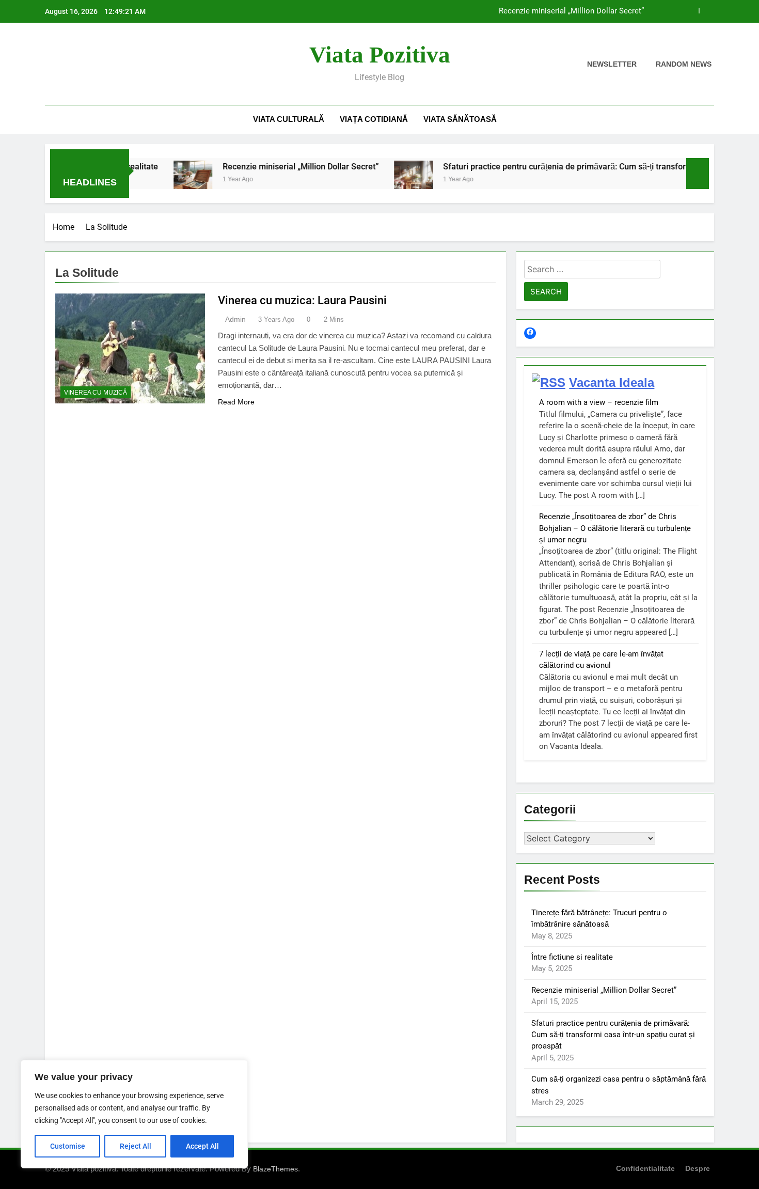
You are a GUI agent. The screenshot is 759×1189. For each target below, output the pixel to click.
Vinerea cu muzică (95, 392)
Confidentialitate (645, 1168)
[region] (134, 1114)
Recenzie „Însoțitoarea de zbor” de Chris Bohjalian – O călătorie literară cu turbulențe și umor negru (615, 528)
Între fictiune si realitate (572, 957)
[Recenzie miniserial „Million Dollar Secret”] (164, 180)
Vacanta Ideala (611, 382)
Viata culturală (288, 119)
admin (235, 319)
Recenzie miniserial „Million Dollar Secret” (571, 11)
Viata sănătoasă (460, 119)
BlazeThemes (275, 1169)
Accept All (202, 1146)
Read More (236, 402)
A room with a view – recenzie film (598, 402)
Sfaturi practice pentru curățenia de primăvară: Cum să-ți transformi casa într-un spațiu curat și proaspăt (613, 1035)
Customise (67, 1146)
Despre (697, 1168)
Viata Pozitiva (379, 55)
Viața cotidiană (374, 119)
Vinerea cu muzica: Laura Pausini (302, 300)
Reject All (135, 1146)
